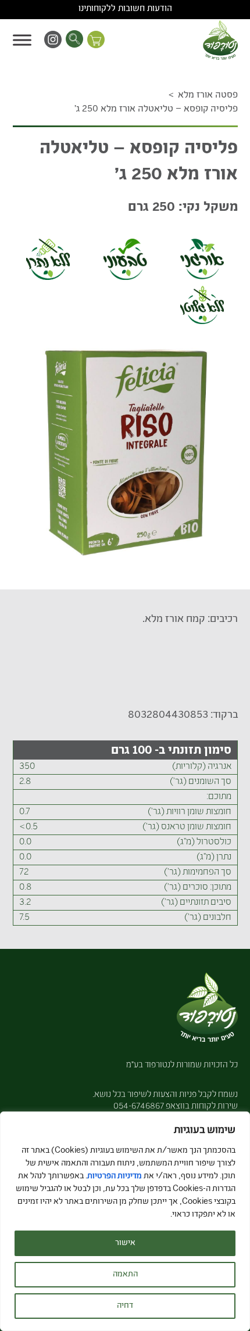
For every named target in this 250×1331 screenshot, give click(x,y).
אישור (125, 1243)
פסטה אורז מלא (208, 95)
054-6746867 (138, 1106)
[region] (125, 1221)
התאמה (125, 1274)
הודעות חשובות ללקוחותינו (125, 9)
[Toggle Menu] (22, 39)
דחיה (125, 1306)
